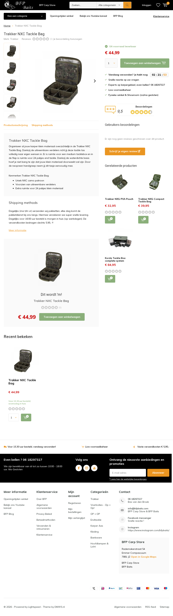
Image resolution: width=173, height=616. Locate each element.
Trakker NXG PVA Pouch (119, 198)
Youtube (94, 468)
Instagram (86, 468)
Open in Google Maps (143, 556)
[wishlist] (158, 5)
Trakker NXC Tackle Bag (22, 381)
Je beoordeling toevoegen (67, 38)
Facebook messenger (139, 518)
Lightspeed (34, 606)
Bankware (96, 537)
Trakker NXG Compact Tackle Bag (151, 200)
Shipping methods (42, 125)
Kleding (95, 531)
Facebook (79, 468)
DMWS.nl (60, 606)
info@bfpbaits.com (138, 508)
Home (7, 25)
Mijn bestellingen (74, 510)
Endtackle (96, 519)
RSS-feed (150, 606)
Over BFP (41, 499)
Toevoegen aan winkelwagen (62, 316)
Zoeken (127, 5)
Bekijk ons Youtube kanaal (93, 16)
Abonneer (158, 472)
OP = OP (95, 513)
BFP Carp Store (47, 5)
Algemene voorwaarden (44, 506)
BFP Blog (118, 16)
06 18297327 (135, 499)
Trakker (14, 38)
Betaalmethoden (45, 519)
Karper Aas (97, 525)
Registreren (74, 503)
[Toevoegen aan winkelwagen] (26, 417)
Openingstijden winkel (61, 16)
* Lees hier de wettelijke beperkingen (128, 479)
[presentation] (95, 81)
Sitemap (164, 606)
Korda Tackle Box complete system (115, 259)
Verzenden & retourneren (43, 527)
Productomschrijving (16, 125)
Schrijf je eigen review (123, 151)
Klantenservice (161, 16)
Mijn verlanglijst (76, 517)
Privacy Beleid (44, 513)
